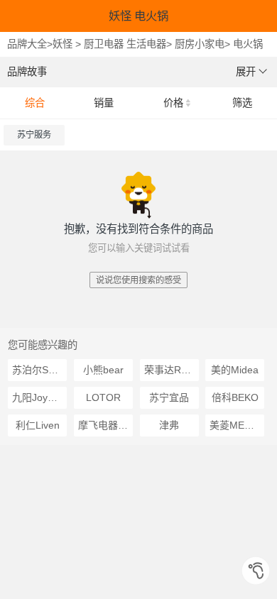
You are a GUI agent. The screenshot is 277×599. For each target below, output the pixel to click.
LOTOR (103, 397)
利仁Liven (38, 425)
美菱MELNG (237, 425)
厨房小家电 (199, 44)
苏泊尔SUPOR (39, 369)
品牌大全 (27, 44)
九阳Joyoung (39, 397)
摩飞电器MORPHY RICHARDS (105, 425)
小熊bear (103, 369)
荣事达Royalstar (171, 369)
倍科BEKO (235, 397)
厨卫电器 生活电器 (125, 44)
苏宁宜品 (169, 397)
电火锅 (248, 44)
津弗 (169, 425)
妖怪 (62, 44)
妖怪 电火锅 (138, 15)
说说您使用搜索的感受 (138, 280)
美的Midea (235, 369)
